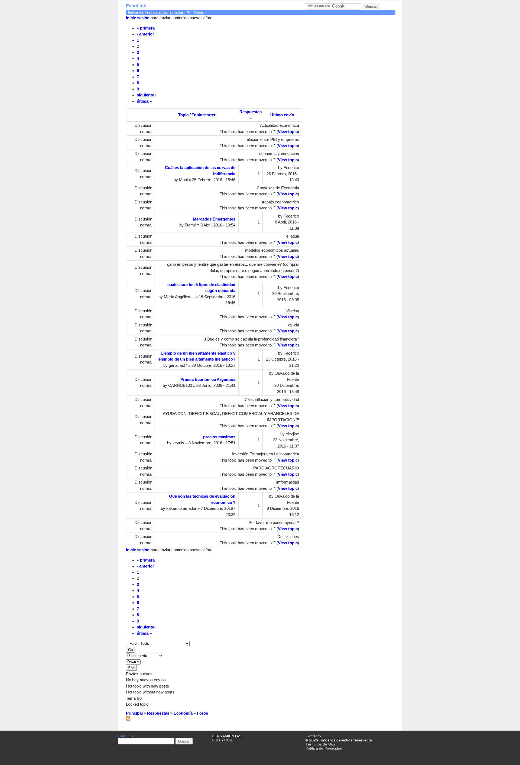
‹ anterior (145, 34)
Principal (134, 713)
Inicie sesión (138, 17)
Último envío (282, 114)
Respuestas (158, 713)
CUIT (216, 740)
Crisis (199, 12)
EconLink (136, 5)
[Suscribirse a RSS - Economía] (128, 719)
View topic (288, 131)
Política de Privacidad (324, 748)
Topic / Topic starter (197, 114)
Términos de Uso (320, 744)
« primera (146, 28)
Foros (202, 713)
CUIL (228, 740)
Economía (183, 713)
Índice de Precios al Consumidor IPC (159, 12)
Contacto (313, 736)
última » (144, 101)
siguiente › (147, 95)
